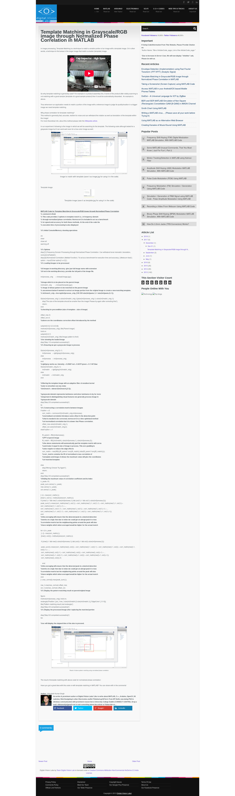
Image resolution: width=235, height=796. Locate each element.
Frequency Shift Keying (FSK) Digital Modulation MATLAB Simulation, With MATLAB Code (167, 138)
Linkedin (121, 708)
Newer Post (43, 761)
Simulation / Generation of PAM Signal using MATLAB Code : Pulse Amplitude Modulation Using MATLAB (170, 197)
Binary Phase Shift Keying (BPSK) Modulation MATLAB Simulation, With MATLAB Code (170, 215)
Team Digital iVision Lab (66, 770)
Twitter (80, 708)
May (147, 259)
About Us (144, 785)
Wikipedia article (91, 121)
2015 (146, 265)
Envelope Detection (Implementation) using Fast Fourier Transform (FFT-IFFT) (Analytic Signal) (166, 70)
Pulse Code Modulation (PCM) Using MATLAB (166, 178)
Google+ (101, 708)
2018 (146, 236)
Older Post (136, 761)
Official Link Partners (53, 787)
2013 (146, 272)
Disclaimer (81, 782)
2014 (146, 269)
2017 (146, 239)
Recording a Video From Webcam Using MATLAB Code (171, 206)
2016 (146, 262)
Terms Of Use (146, 782)
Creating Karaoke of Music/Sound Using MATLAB (163, 124)
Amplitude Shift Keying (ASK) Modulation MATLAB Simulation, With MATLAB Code (168, 169)
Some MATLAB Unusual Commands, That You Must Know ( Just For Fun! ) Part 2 (169, 149)
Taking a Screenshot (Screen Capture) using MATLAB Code (168, 83)
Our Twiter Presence (84, 787)
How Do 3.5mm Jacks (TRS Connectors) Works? (168, 224)
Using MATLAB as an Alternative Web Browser (162, 120)
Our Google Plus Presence (119, 785)
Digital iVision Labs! (124, 793)
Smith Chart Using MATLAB (153, 108)
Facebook (60, 708)
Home (89, 761)
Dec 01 (150, 246)
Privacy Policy (50, 782)
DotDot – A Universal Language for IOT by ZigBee (163, 96)
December (150, 243)
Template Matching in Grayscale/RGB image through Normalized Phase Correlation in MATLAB (164, 78)
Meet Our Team (83, 785)
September (150, 252)
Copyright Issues (115, 782)
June (147, 256)
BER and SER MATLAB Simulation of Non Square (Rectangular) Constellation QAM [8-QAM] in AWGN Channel (168, 102)
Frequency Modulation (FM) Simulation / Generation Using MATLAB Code (169, 187)
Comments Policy (51, 785)
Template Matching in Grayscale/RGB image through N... (168, 249)
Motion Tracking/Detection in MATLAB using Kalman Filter (169, 159)
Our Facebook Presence (150, 787)
